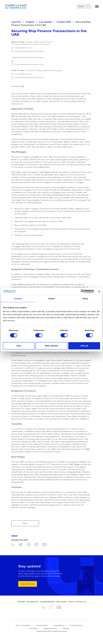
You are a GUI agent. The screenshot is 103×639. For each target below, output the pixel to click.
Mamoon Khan (18, 42)
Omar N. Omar (17, 70)
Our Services (32, 602)
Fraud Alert (33, 628)
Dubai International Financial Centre (29, 51)
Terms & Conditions (23, 625)
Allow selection (51, 346)
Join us (71, 602)
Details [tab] (51, 299)
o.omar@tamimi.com (23, 74)
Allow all (84, 346)
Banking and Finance (43, 42)
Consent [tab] (18, 299)
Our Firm (21, 602)
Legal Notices (59, 625)
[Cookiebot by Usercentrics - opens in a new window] (83, 291)
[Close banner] (99, 291)
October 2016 (64, 21)
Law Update (45, 21)
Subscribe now (27, 584)
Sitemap (66, 628)
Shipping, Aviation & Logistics (49, 70)
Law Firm (16, 21)
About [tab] (85, 299)
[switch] (38, 335)
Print (25, 523)
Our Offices (61, 602)
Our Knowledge (47, 602)
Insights (30, 21)
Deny (19, 346)
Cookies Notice (76, 625)
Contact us (80, 602)
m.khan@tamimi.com (23, 48)
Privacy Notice (42, 625)
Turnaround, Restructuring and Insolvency (30, 44)
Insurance (30, 70)
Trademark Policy (50, 628)
